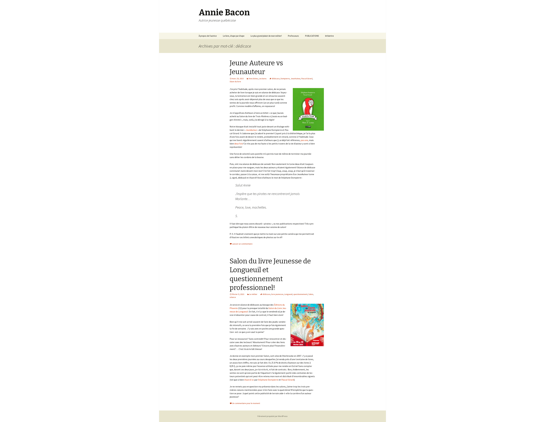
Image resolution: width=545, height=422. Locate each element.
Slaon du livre (235, 81)
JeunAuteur (295, 78)
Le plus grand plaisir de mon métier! (266, 36)
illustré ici (249, 379)
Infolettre (329, 36)
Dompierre (285, 78)
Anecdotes (253, 78)
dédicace (276, 78)
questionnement (300, 294)
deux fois (238, 143)
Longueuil (288, 294)
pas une (304, 140)
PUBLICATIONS (312, 36)
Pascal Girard (306, 78)
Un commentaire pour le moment (246, 403)
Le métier (253, 294)
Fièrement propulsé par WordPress (272, 416)
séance (233, 297)
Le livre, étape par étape (233, 36)
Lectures (263, 78)
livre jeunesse (277, 294)
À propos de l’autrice (208, 36)
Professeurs (293, 36)
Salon (310, 294)
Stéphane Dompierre (268, 379)
